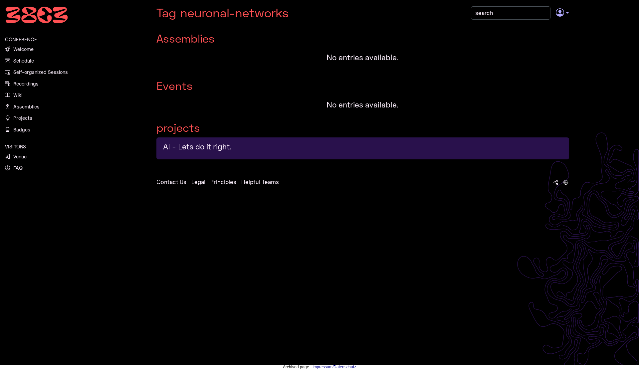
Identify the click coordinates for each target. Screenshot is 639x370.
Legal (198, 181)
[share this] (555, 182)
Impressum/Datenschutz (334, 367)
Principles (223, 181)
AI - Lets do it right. (197, 146)
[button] (562, 13)
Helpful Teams (260, 181)
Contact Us (171, 181)
